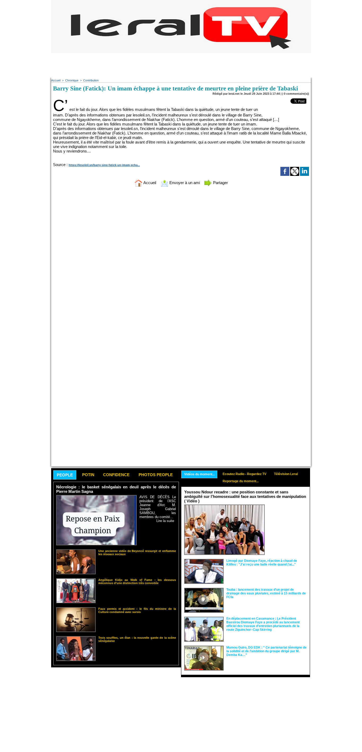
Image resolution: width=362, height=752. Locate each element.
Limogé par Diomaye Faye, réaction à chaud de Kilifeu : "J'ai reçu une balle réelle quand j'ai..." (261, 562)
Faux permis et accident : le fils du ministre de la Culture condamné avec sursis (137, 610)
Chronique (71, 80)
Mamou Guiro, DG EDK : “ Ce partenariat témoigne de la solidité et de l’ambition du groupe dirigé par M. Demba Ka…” (266, 651)
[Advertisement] (181, 65)
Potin (88, 474)
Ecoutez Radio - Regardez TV (244, 474)
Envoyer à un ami (184, 182)
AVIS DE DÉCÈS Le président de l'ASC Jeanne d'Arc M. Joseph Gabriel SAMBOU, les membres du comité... (157, 507)
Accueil (55, 80)
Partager (220, 182)
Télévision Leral (286, 474)
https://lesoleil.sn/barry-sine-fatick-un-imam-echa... (104, 165)
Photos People (156, 474)
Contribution (91, 80)
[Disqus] (181, 261)
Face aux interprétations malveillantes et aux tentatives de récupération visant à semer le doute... (287, 514)
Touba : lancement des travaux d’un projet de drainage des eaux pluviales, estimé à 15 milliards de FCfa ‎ (266, 593)
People (65, 475)
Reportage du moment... (241, 481)
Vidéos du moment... (199, 474)
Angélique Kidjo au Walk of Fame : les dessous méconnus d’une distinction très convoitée (137, 581)
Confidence (116, 474)
